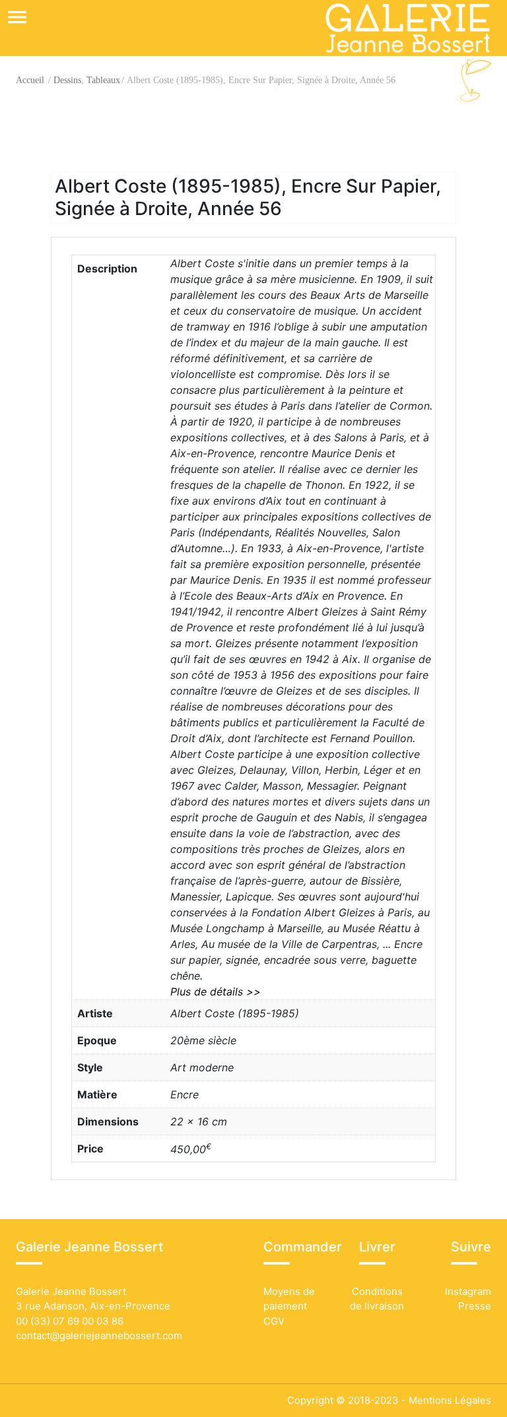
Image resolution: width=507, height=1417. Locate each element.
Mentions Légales (450, 1400)
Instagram (466, 1291)
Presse (474, 1306)
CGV (274, 1321)
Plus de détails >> (215, 991)
